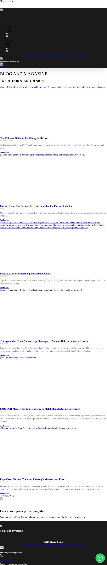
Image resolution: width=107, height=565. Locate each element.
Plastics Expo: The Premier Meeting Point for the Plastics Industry (36, 205)
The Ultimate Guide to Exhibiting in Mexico (24, 138)
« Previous (4, 496)
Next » (13, 496)
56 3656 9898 (4, 67)
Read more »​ (4, 152)
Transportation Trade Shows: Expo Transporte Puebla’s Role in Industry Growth (44, 341)
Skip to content (6, 1)
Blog (8, 29)
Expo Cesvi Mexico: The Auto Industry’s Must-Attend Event (32, 479)
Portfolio (9, 26)
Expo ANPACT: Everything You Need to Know (25, 273)
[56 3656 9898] (1, 556)
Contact (9, 31)
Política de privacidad (11, 531)
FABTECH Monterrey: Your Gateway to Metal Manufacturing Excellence (40, 408)
